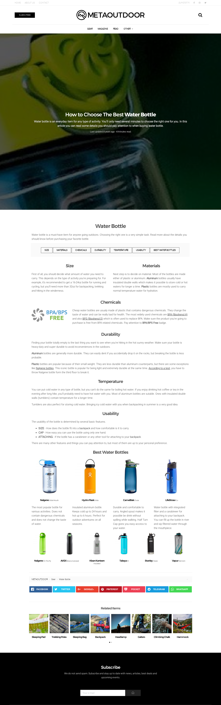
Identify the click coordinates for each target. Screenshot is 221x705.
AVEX (70, 560)
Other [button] (127, 29)
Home (18, 3)
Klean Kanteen (96, 562)
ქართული (184, 3)
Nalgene (49, 500)
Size (47, 250)
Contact (44, 3)
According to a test (159, 368)
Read (115, 29)
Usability (141, 250)
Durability (100, 250)
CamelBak (131, 500)
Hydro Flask (90, 500)
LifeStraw (171, 500)
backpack (84, 428)
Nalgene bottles (45, 368)
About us (30, 3)
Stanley (151, 560)
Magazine (103, 29)
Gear (90, 29)
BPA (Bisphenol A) (177, 314)
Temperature (121, 250)
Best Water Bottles (165, 250)
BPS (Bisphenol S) (93, 318)
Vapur (178, 560)
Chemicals (81, 250)
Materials (62, 250)
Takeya (124, 560)
